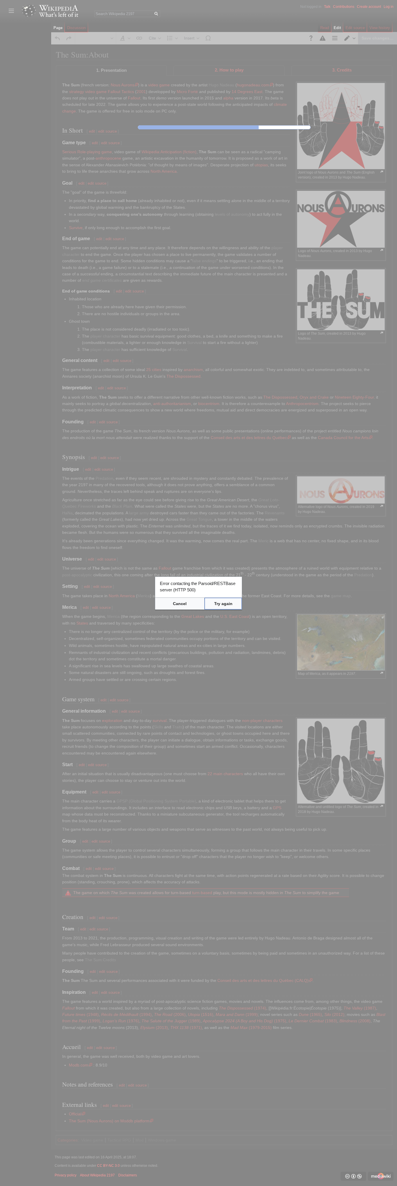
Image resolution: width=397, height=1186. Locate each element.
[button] (179, 603)
